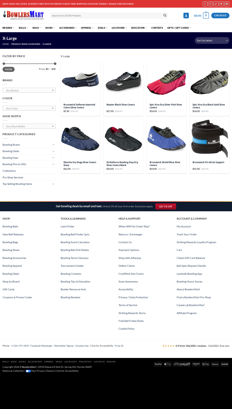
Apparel (86, 27)
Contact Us (125, 242)
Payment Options (129, 249)
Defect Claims (127, 265)
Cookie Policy (127, 328)
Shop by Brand (11, 281)
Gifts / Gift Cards (178, 27)
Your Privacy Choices (42, 370)
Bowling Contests (71, 273)
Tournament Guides (72, 265)
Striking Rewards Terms (132, 313)
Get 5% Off (167, 207)
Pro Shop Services (13, 177)
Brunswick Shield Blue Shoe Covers (165, 164)
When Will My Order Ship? (134, 226)
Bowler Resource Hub (73, 289)
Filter (8, 69)
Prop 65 (119, 345)
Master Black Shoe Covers (120, 104)
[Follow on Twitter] (221, 3)
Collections (9, 170)
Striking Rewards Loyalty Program (196, 242)
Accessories (66, 27)
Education (138, 27)
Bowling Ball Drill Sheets (75, 249)
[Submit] (165, 15)
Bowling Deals (11, 151)
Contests (157, 27)
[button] (186, 15)
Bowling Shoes (11, 249)
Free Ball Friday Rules (131, 320)
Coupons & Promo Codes (17, 297)
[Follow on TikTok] (215, 3)
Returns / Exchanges (130, 234)
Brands (7, 27)
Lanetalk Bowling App (189, 273)
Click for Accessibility (101, 345)
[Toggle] (53, 144)
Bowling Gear (10, 157)
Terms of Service (128, 305)
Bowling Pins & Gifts (14, 164)
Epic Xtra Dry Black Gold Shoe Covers (209, 106)
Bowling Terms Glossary (74, 257)
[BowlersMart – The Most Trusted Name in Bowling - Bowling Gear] (24, 16)
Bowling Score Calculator (75, 242)
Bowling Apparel (12, 265)
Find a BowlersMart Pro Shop (194, 297)
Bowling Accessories (14, 257)
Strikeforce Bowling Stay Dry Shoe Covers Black (122, 164)
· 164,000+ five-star (195, 345)
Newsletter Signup (64, 345)
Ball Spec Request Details (191, 265)
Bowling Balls (10, 226)
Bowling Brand (11, 144)
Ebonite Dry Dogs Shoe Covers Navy (80, 164)
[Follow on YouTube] (226, 3)
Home (6, 44)
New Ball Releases (13, 234)
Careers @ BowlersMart (190, 305)
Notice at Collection (13, 370)
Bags (36, 27)
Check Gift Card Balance (191, 257)
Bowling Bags (10, 242)
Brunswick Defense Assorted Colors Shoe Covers (79, 106)
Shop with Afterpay (130, 257)
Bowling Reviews (70, 297)
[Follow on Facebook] (205, 3)
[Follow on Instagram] (210, 3)
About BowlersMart (188, 289)
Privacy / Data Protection (133, 297)
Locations (118, 27)
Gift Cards (9, 289)
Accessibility (126, 289)
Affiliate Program (187, 313)
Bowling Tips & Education (75, 281)
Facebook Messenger (41, 345)
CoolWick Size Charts (131, 273)
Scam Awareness (128, 281)
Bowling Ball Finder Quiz (75, 234)
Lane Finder (67, 226)
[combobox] (29, 90)
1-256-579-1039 (20, 345)
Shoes (48, 27)
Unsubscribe (81, 345)
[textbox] (28, 90)
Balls (22, 27)
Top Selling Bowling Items (17, 183)
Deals (101, 27)
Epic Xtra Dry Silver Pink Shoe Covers (166, 106)
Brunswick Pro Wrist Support (208, 162)
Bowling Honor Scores (189, 281)
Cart (179, 249)
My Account (184, 226)
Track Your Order (187, 234)
